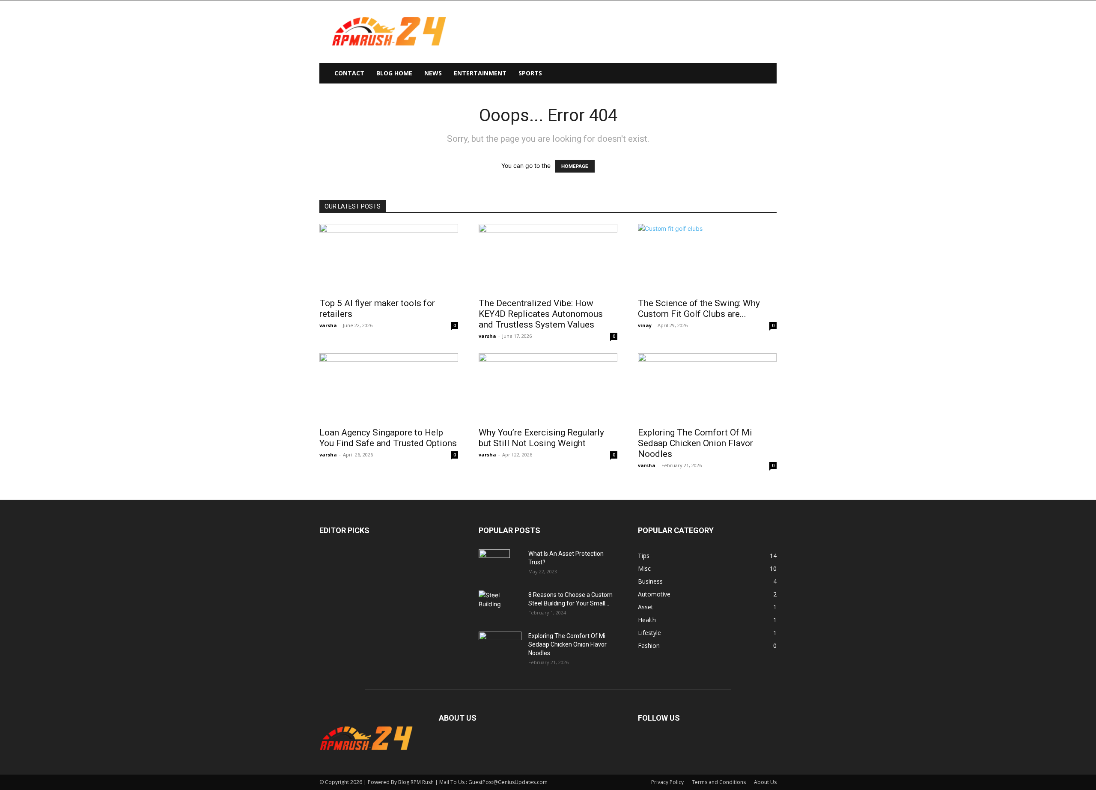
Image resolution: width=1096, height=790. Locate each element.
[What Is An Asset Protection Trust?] (494, 564)
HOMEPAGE (574, 166)
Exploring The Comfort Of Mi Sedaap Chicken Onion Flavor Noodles (695, 443)
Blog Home (394, 73)
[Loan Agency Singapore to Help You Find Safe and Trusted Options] (388, 387)
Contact (349, 73)
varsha (328, 325)
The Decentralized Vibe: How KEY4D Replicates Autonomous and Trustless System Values (541, 314)
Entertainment (480, 73)
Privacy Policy (667, 782)
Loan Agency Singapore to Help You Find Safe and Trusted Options (388, 437)
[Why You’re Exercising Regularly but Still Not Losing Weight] (548, 387)
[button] (766, 74)
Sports (530, 73)
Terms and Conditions (719, 782)
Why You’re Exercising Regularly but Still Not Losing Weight (541, 437)
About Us (765, 782)
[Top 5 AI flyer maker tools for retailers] (388, 258)
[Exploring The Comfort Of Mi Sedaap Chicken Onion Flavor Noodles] (707, 387)
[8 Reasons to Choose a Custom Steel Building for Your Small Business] (500, 601)
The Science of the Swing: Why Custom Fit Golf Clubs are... (699, 308)
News (433, 73)
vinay (645, 325)
